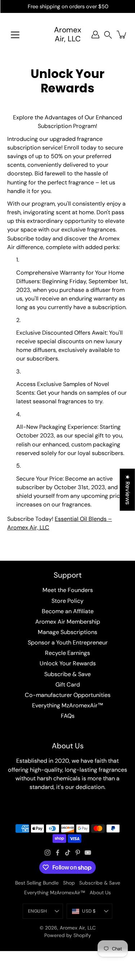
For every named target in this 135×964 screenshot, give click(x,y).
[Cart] (122, 34)
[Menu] (15, 34)
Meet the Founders (67, 590)
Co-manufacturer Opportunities (68, 695)
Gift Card (67, 684)
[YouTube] (88, 852)
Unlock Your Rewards (68, 663)
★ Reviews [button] (127, 489)
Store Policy (67, 601)
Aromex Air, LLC (67, 34)
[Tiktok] (67, 852)
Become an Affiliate (68, 611)
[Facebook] (57, 852)
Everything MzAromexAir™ (67, 705)
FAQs (68, 716)
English (37, 911)
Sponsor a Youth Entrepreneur (68, 642)
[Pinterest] (78, 852)
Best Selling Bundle (37, 883)
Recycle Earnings (67, 653)
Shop (69, 883)
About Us (100, 892)
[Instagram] (47, 852)
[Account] (95, 34)
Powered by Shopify (67, 935)
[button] (108, 35)
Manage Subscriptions (67, 632)
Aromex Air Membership (67, 621)
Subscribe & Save (67, 674)
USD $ (89, 911)
